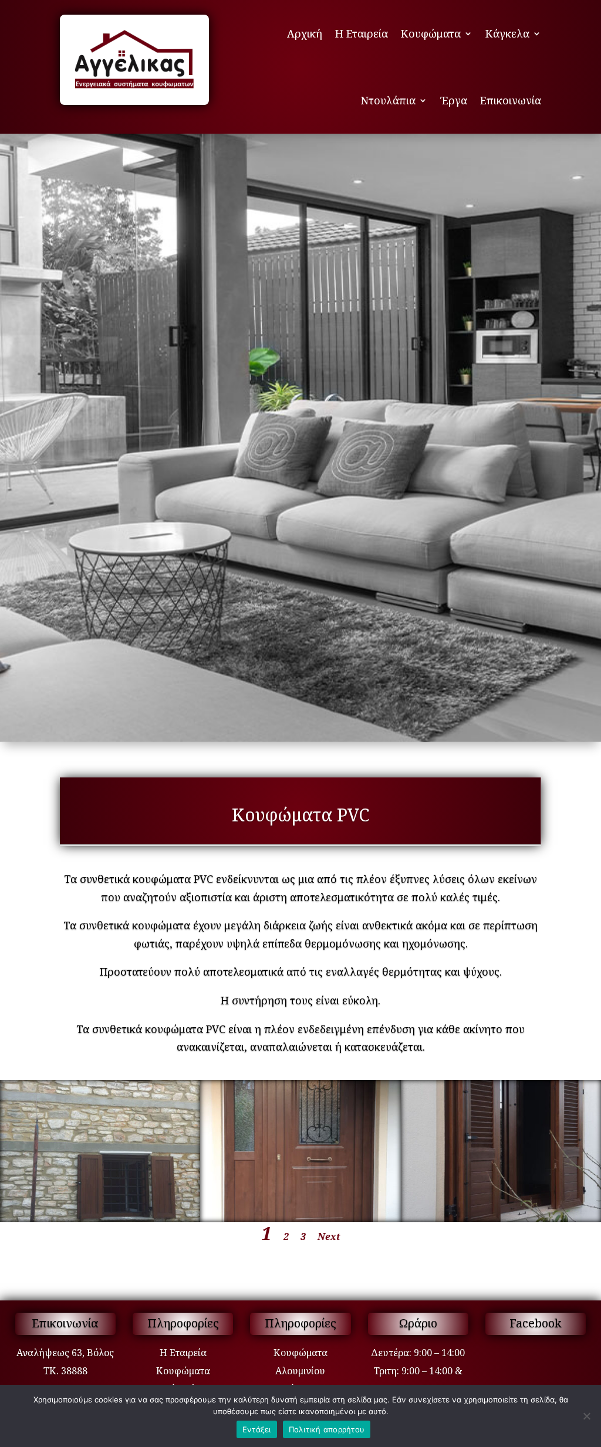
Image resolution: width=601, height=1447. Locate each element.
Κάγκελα (507, 33)
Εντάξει (256, 1429)
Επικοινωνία (510, 100)
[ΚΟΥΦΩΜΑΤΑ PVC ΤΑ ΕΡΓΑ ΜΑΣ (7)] (501, 1218)
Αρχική (304, 33)
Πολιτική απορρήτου (327, 1429)
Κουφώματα (431, 33)
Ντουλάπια (388, 100)
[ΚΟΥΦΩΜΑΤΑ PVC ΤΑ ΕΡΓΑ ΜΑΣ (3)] (100, 1218)
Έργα (453, 100)
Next (329, 1236)
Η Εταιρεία (361, 33)
